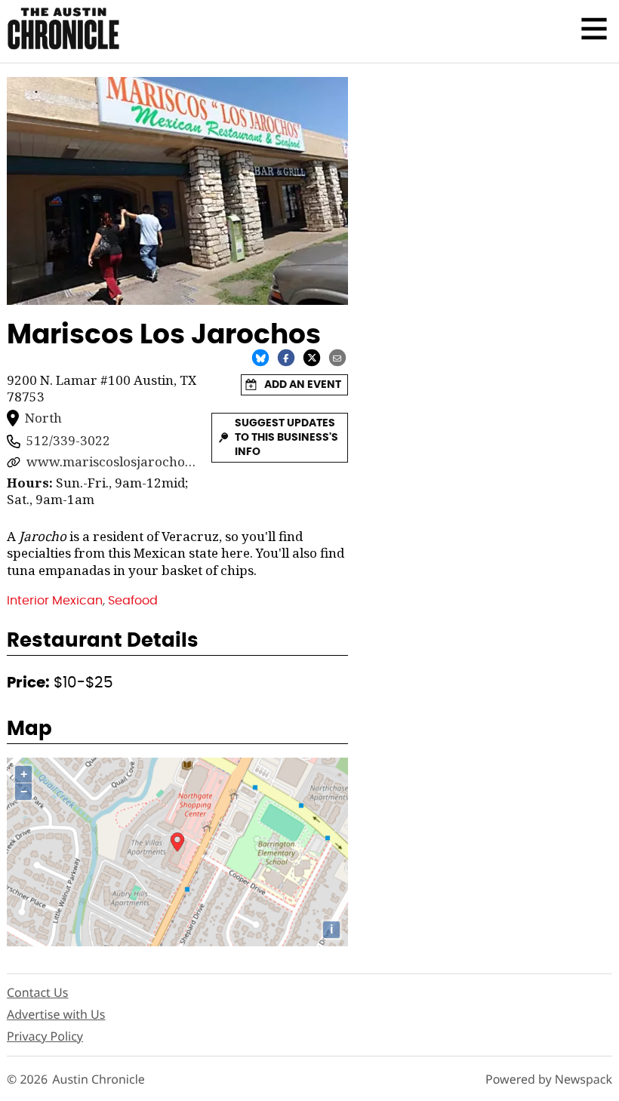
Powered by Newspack (548, 1079)
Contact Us (37, 992)
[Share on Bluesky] (260, 357)
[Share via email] (337, 357)
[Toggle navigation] (594, 29)
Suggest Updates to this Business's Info (286, 437)
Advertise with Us (56, 1014)
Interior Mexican (55, 601)
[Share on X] (311, 357)
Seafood (133, 601)
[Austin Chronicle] (63, 28)
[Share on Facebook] (286, 357)
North (43, 418)
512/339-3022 (68, 440)
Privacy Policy (45, 1036)
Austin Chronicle (98, 1079)
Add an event (302, 385)
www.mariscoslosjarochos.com (112, 462)
